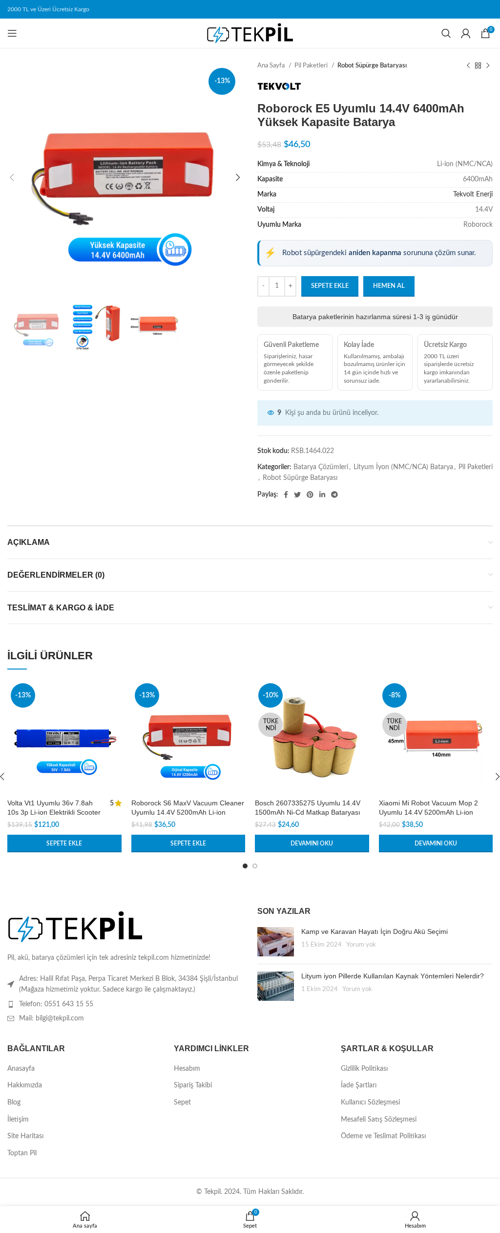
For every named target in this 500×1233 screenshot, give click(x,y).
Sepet (182, 1102)
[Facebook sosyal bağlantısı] (286, 494)
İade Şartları (358, 1085)
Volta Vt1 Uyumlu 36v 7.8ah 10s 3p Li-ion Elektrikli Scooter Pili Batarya (54, 812)
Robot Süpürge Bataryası (372, 65)
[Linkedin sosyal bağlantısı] (322, 494)
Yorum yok (361, 945)
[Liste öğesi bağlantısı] (125, 1004)
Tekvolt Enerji (473, 194)
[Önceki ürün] (468, 66)
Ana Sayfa (271, 65)
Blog (14, 1102)
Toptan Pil (22, 1153)
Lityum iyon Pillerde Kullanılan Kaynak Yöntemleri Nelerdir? (392, 976)
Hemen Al (389, 286)
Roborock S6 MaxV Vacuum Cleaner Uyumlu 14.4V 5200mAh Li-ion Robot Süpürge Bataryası (187, 812)
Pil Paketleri (311, 65)
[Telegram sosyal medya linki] (334, 494)
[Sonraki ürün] (488, 66)
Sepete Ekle (330, 286)
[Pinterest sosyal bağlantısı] (310, 494)
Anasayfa (21, 1068)
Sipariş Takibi (193, 1085)
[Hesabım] (466, 33)
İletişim (18, 1119)
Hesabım (187, 1068)
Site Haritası (25, 1136)
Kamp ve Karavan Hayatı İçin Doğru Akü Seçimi (374, 931)
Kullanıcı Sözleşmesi (370, 1102)
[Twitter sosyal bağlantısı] (297, 494)
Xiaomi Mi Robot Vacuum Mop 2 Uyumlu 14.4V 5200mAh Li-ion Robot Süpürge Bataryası (428, 812)
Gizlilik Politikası (364, 1068)
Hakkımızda (24, 1085)
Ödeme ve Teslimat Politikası (383, 1136)
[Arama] (446, 33)
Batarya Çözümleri (320, 467)
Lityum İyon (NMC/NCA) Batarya (403, 467)
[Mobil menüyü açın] (12, 33)
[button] (64, 843)
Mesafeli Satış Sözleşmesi (379, 1119)
